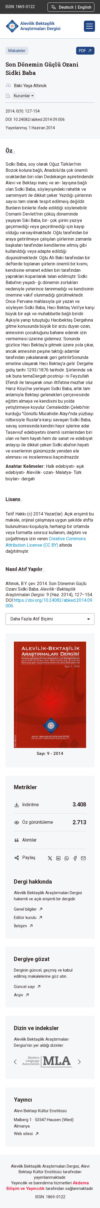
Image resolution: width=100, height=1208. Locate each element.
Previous (15, 1062)
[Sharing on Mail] (83, 858)
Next (79, 1062)
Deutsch (66, 7)
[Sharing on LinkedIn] (58, 858)
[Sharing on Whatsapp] (66, 858)
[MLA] (47, 1061)
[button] (89, 26)
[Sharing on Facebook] (75, 858)
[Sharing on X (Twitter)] (50, 858)
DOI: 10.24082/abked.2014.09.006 (35, 119)
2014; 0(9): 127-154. (23, 111)
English (84, 7)
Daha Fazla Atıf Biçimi (31, 619)
